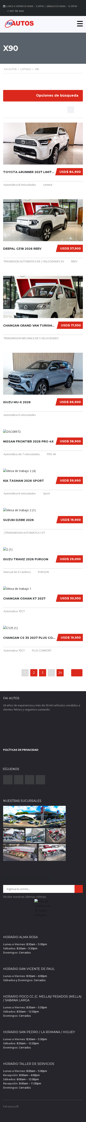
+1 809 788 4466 (15, 10)
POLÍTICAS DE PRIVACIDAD (20, 750)
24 (60, 673)
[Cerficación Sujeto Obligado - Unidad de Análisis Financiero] (43, 909)
